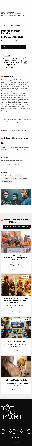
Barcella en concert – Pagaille (10, 14)
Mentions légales (16, 437)
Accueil (3, 12)
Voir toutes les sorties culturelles (15, 226)
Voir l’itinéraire (19, 150)
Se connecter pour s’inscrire (12, 47)
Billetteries (10, 12)
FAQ (16, 440)
